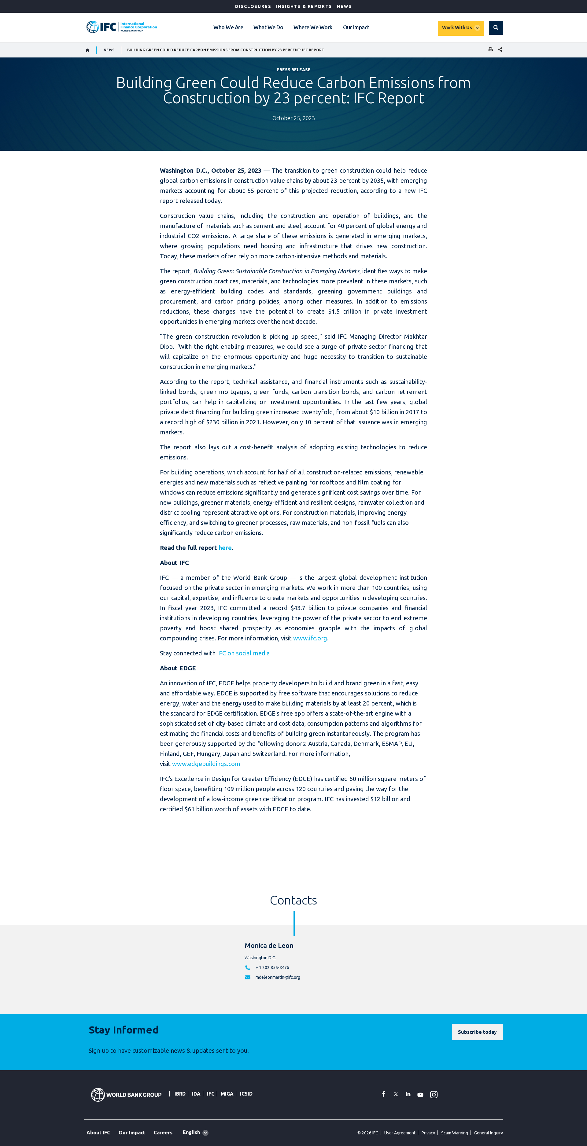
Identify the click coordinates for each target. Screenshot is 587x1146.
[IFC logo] (121, 27)
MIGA (227, 1093)
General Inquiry (488, 1132)
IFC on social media (243, 653)
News (344, 6)
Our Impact (356, 27)
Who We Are (228, 27)
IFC (210, 1093)
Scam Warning (454, 1132)
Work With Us (457, 27)
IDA (196, 1093)
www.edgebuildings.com (206, 763)
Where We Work (313, 27)
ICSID (246, 1093)
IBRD (180, 1093)
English (191, 1132)
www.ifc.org (310, 638)
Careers (163, 1132)
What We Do (268, 27)
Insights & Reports (304, 6)
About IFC (98, 1132)
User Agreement (399, 1132)
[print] (489, 50)
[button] (496, 28)
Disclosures (253, 6)
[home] (87, 50)
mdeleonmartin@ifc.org (278, 977)
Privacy (428, 1132)
